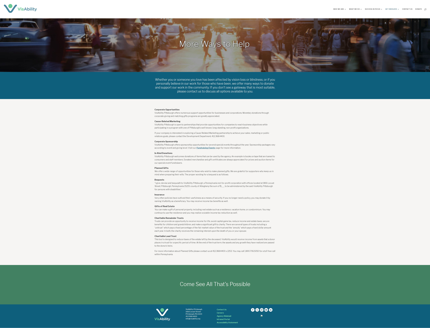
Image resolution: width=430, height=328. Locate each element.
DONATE (418, 9)
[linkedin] (270, 310)
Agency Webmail (224, 316)
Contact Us (222, 310)
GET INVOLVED (391, 9)
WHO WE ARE (338, 9)
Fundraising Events (206, 148)
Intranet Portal (223, 319)
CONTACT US (407, 9)
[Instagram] (261, 310)
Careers (220, 313)
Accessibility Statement (227, 323)
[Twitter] (257, 310)
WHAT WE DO (354, 9)
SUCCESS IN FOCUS (372, 9)
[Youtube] (266, 310)
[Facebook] (253, 310)
